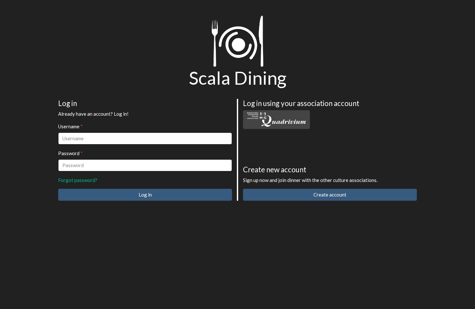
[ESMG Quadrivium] (276, 119)
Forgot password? (77, 180)
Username (70, 126)
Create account (329, 194)
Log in (145, 194)
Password (70, 153)
